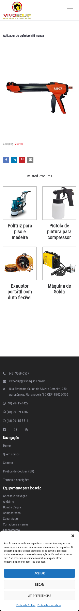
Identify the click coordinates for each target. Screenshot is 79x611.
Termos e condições (16, 480)
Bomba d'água (12, 507)
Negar (39, 584)
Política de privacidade (49, 605)
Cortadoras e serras (15, 524)
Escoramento (11, 530)
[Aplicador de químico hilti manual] (39, 97)
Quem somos (11, 454)
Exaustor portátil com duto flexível (19, 292)
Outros (19, 143)
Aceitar (39, 573)
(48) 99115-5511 (17, 421)
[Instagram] (15, 429)
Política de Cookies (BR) (18, 471)
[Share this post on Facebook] (6, 160)
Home (7, 446)
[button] (73, 536)
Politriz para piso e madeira (20, 231)
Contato (8, 463)
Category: (8, 143)
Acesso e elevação (15, 496)
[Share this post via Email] (30, 160)
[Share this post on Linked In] (14, 160)
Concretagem (11, 519)
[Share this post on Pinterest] (22, 160)
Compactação (12, 513)
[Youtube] (26, 429)
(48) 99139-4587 (17, 412)
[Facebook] (4, 429)
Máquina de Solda (59, 289)
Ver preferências (39, 596)
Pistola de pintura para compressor (59, 231)
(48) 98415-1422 (17, 403)
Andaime (8, 502)
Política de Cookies (25, 605)
